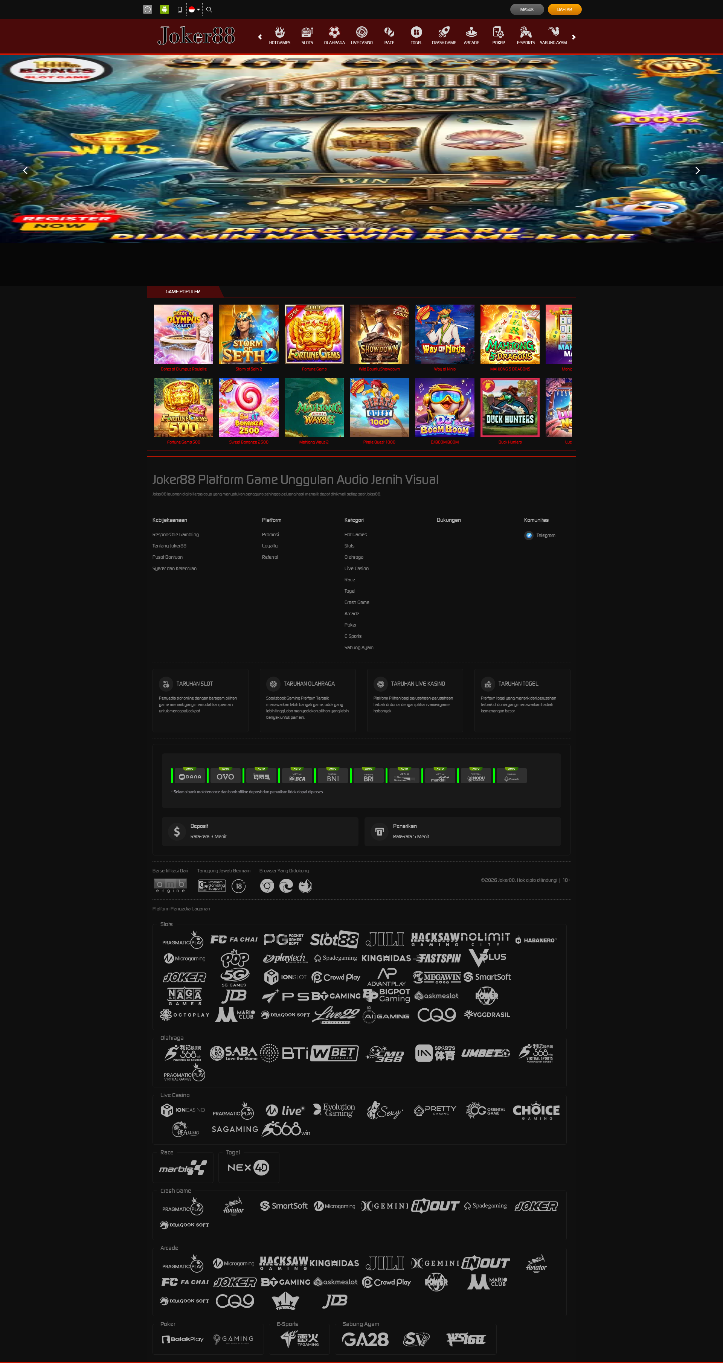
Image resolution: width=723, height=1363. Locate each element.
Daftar (564, 9)
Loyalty (270, 546)
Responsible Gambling (176, 534)
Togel (417, 42)
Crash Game (444, 42)
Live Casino (362, 42)
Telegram (546, 535)
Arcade (471, 42)
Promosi (270, 534)
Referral (270, 557)
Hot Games (279, 42)
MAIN (188, 334)
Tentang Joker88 (169, 546)
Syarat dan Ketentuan (175, 568)
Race (389, 42)
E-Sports (526, 42)
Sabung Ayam (553, 42)
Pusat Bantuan (168, 557)
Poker (499, 42)
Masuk (527, 9)
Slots (307, 42)
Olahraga (334, 42)
